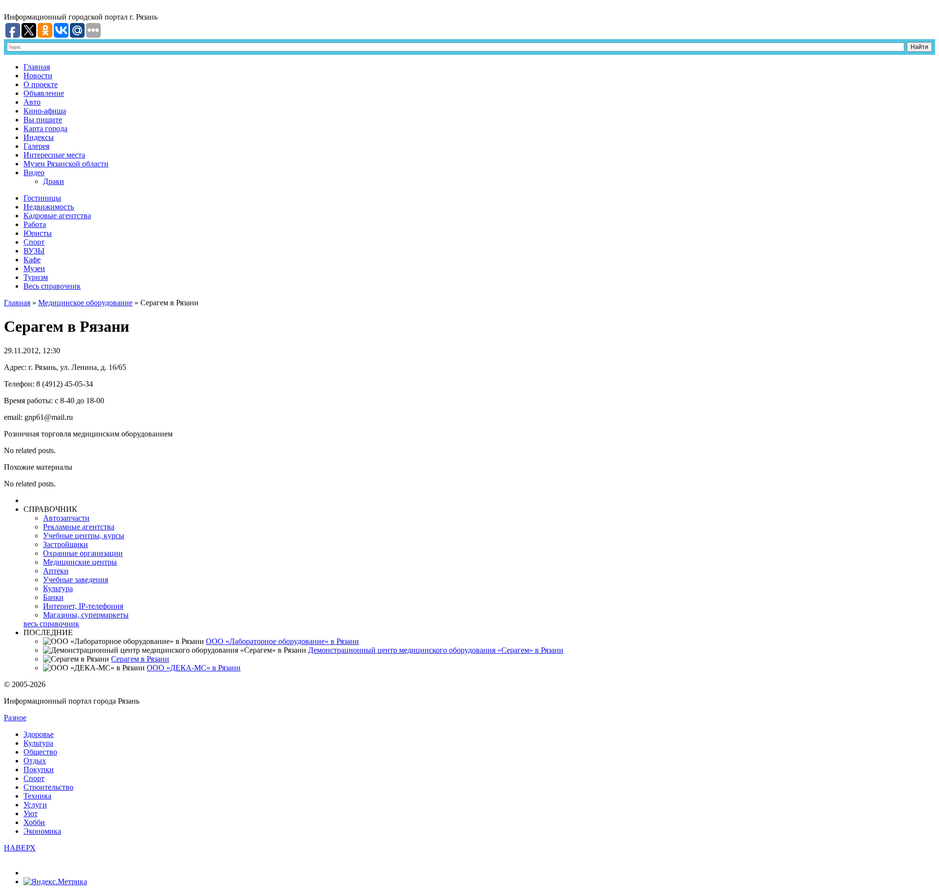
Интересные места (54, 155)
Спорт (34, 242)
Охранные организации (83, 553)
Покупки (38, 769)
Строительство (48, 787)
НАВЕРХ (20, 848)
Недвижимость (48, 207)
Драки (53, 181)
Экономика (42, 831)
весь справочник (51, 623)
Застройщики (65, 544)
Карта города (45, 128)
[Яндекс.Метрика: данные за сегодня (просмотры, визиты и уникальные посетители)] (55, 881)
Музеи (34, 268)
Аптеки (55, 571)
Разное (15, 717)
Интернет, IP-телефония (83, 606)
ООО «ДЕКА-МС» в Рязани (194, 668)
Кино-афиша (44, 111)
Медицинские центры (80, 562)
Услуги (35, 805)
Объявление (43, 93)
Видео (34, 172)
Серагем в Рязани (140, 659)
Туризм (35, 277)
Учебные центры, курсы (83, 535)
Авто (32, 102)
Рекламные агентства (78, 527)
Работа (34, 224)
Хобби (34, 822)
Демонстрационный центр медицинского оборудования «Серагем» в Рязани (435, 650)
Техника (37, 796)
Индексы (38, 137)
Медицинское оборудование (85, 302)
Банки (53, 597)
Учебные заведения (75, 579)
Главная (36, 67)
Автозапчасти (66, 518)
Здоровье (38, 734)
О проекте (40, 84)
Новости (37, 75)
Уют (30, 813)
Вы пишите (42, 119)
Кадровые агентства (57, 215)
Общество (40, 752)
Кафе (32, 259)
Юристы (37, 233)
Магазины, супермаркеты (86, 615)
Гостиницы (42, 198)
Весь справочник (52, 286)
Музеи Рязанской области (66, 164)
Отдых (34, 760)
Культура (58, 588)
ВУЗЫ (34, 251)
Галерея (36, 146)
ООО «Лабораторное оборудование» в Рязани (282, 641)
